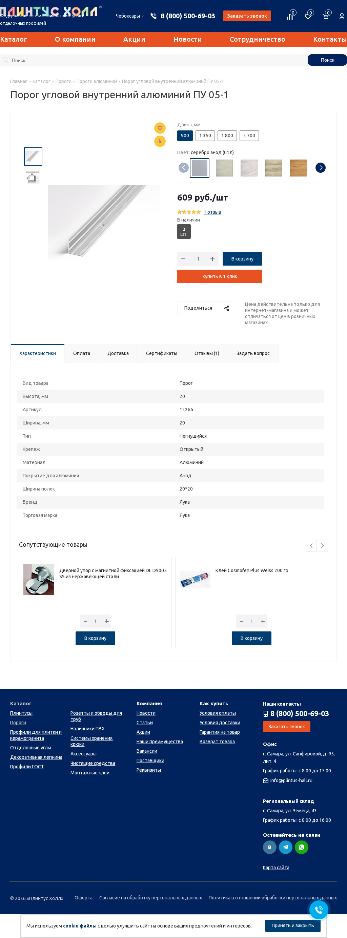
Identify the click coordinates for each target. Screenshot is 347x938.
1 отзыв (212, 212)
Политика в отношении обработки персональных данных (273, 897)
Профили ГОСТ (27, 766)
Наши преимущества (160, 741)
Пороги (18, 722)
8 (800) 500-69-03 (188, 16)
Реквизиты (149, 770)
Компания (149, 703)
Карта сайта (276, 867)
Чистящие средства (92, 763)
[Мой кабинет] (342, 12)
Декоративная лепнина (36, 757)
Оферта (84, 897)
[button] (320, 168)
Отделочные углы (30, 747)
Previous (311, 546)
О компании (75, 39)
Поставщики (150, 760)
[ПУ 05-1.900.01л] (104, 222)
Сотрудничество (257, 39)
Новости (188, 39)
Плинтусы (21, 713)
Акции (134, 39)
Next (322, 546)
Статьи (145, 722)
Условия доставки (220, 722)
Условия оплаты (218, 713)
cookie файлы (80, 926)
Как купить (214, 703)
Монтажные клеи (89, 772)
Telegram (285, 847)
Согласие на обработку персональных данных (150, 897)
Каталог (13, 39)
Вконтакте (270, 847)
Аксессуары (83, 753)
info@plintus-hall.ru (291, 780)
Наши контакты (282, 704)
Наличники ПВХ (87, 728)
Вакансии (147, 751)
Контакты (330, 39)
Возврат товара (217, 741)
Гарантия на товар (220, 732)
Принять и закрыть (293, 925)
